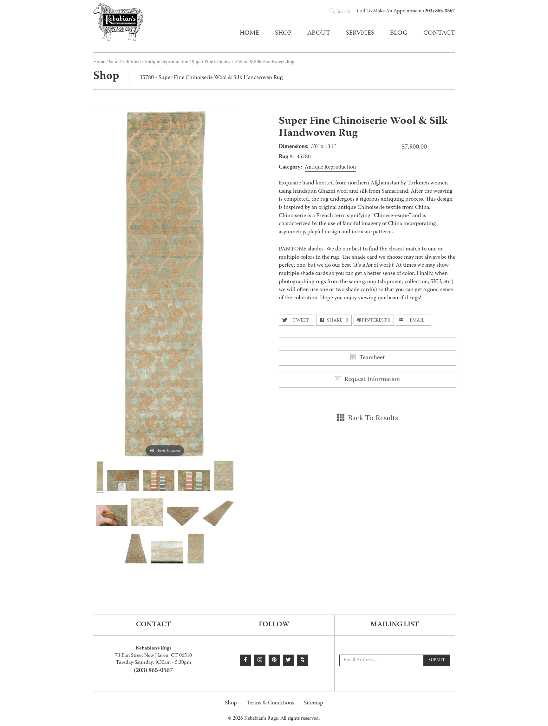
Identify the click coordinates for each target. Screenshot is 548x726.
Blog (399, 33)
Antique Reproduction (166, 62)
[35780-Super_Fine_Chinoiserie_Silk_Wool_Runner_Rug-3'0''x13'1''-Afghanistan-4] (183, 517)
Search (343, 12)
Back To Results (372, 418)
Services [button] (360, 33)
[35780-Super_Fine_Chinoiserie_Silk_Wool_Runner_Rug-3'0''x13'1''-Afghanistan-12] (194, 481)
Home (249, 33)
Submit (436, 660)
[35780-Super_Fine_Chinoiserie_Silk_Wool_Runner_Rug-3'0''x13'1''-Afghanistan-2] (136, 549)
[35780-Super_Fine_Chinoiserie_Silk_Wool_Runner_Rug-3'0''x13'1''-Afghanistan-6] (147, 513)
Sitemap (313, 703)
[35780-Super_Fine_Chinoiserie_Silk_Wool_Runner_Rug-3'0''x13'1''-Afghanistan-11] (158, 481)
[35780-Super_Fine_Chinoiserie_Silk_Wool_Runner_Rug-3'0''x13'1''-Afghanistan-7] (111, 516)
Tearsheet (371, 358)
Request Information (371, 379)
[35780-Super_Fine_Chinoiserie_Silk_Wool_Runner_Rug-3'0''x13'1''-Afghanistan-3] (218, 514)
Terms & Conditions (270, 703)
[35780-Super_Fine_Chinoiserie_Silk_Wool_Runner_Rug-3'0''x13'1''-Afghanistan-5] (167, 553)
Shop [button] (283, 33)
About (318, 33)
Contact (439, 33)
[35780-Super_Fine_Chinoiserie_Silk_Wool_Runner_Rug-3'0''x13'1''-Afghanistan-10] (123, 481)
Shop (231, 703)
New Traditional (125, 62)
